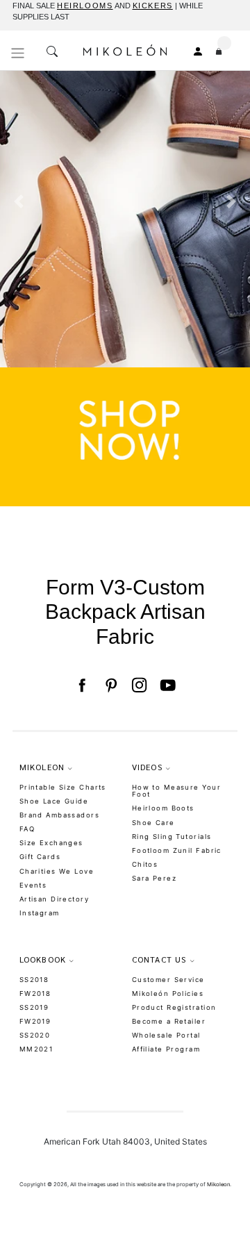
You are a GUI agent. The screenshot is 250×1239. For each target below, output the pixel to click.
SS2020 (35, 1035)
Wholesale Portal (166, 1035)
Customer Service (168, 979)
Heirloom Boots (163, 808)
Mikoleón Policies (167, 993)
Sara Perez (154, 878)
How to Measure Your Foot (176, 791)
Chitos (145, 864)
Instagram (39, 913)
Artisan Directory (54, 899)
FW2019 (35, 1021)
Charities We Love (56, 871)
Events (33, 885)
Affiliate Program (166, 1049)
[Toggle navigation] (18, 53)
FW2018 (35, 993)
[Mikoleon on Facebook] (81, 685)
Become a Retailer (169, 1021)
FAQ (27, 829)
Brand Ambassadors (59, 815)
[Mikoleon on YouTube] (167, 685)
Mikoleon (218, 1184)
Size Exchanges (51, 843)
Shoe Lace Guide (54, 801)
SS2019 (34, 1007)
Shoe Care (153, 822)
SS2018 (34, 979)
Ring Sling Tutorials (172, 836)
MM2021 (36, 1049)
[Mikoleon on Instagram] (139, 685)
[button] (19, 288)
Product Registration (174, 1007)
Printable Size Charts (62, 787)
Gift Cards (39, 856)
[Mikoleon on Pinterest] (111, 685)
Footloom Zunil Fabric (177, 850)
